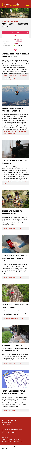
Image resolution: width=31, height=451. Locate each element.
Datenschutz (5, 449)
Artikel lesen (23, 75)
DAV (15, 131)
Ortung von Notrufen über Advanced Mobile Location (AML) (14, 258)
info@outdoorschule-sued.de (13, 429)
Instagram (5, 447)
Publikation (7, 318)
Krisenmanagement (9, 79)
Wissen (12, 75)
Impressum (16, 449)
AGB (14, 447)
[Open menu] (27, 4)
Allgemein (6, 75)
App (15, 75)
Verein (5, 410)
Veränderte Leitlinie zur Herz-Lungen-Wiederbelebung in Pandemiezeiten (15, 348)
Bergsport (6, 77)
